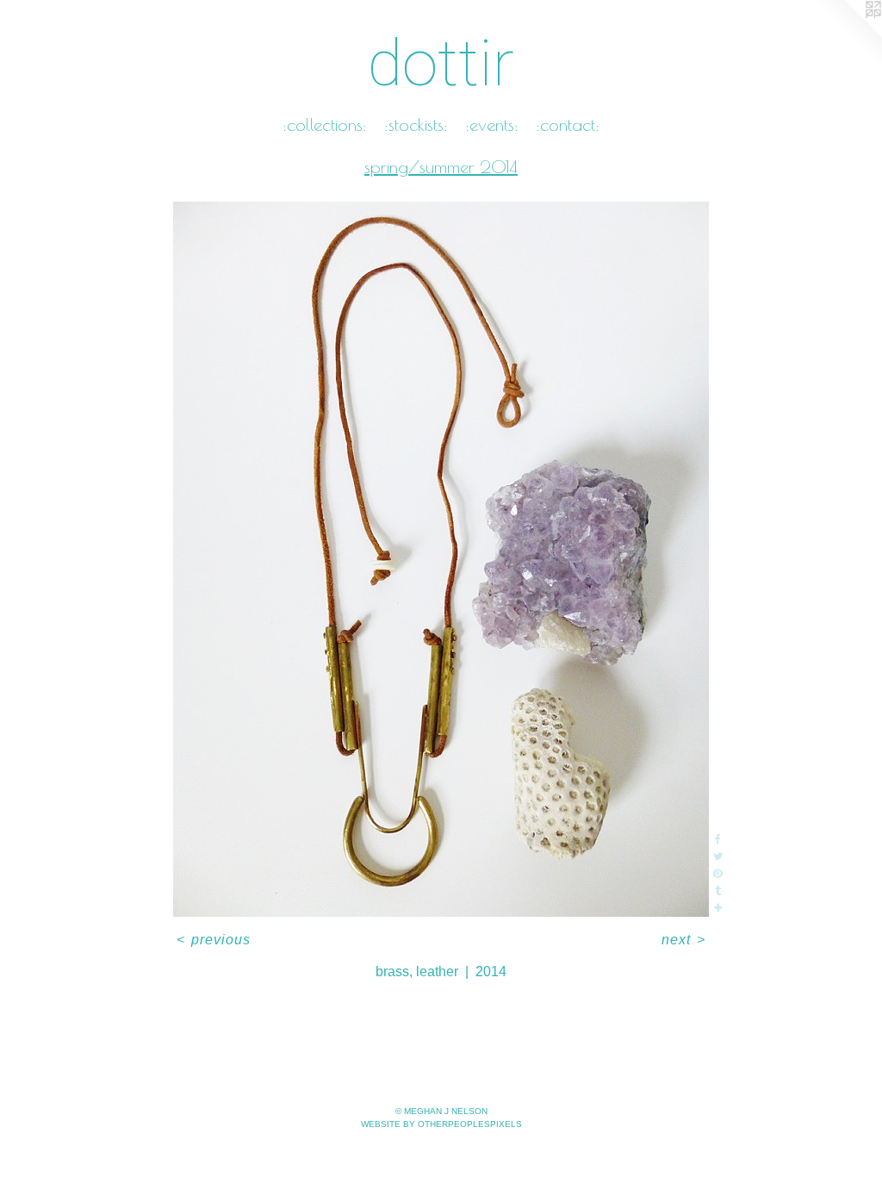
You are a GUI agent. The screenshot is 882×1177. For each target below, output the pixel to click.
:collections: (325, 124)
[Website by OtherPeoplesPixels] (847, 34)
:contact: (567, 124)
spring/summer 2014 (441, 167)
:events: (492, 124)
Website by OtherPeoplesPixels (441, 1124)
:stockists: (416, 124)
